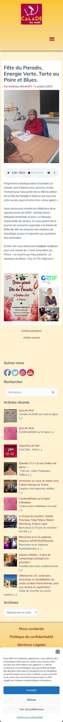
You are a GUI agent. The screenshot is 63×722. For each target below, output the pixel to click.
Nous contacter (31, 628)
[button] (57, 651)
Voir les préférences (32, 709)
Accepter (31, 690)
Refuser (31, 699)
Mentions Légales (31, 644)
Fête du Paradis (19, 196)
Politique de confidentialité (30, 717)
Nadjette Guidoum (47, 246)
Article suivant (31, 337)
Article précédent (31, 331)
